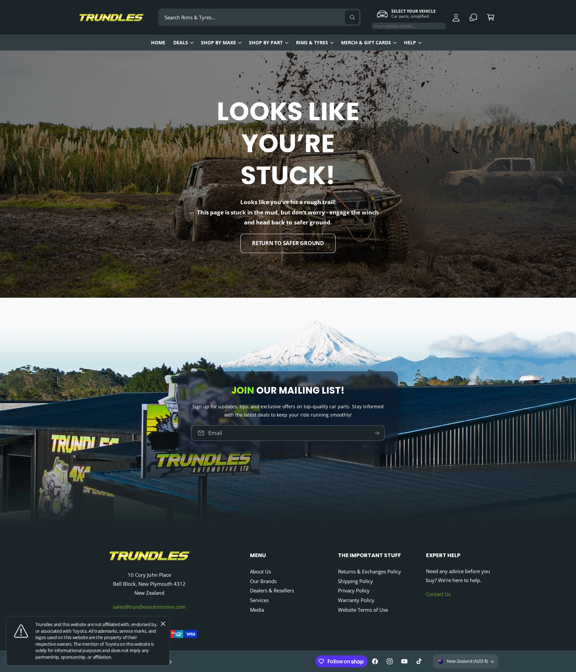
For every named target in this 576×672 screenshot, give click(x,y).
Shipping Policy (355, 581)
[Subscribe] (377, 433)
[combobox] (259, 17)
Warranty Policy (356, 600)
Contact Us (438, 594)
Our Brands (263, 581)
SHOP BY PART (266, 42)
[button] (490, 17)
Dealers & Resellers (272, 590)
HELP (410, 42)
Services (259, 600)
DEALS (180, 42)
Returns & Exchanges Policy (369, 571)
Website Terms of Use (363, 609)
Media (257, 609)
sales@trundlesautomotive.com (149, 606)
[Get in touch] (473, 17)
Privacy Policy (354, 590)
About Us (260, 571)
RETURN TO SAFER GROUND (288, 243)
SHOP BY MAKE (218, 42)
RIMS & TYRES (312, 42)
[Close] (163, 624)
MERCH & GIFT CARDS (366, 42)
